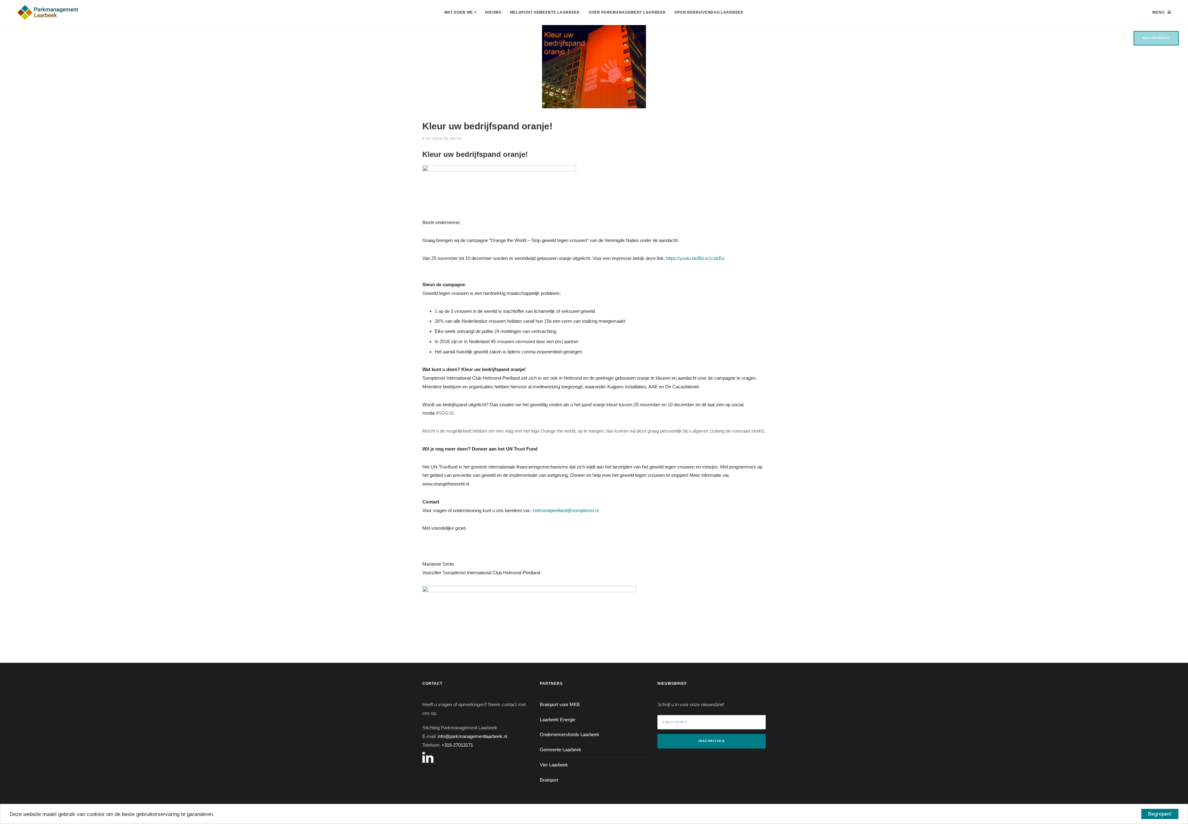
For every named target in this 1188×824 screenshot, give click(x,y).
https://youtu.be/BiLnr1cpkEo (695, 258)
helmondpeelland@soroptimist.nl (566, 510)
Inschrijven (712, 741)
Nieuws (493, 12)
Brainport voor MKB (560, 704)
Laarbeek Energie (557, 719)
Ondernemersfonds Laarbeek (569, 734)
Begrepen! (1160, 814)
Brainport (549, 780)
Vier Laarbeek (554, 764)
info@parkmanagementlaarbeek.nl (472, 736)
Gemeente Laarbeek (560, 749)
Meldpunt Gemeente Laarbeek (545, 12)
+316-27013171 (457, 745)
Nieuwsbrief (1156, 38)
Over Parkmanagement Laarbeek (627, 12)
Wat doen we (459, 12)
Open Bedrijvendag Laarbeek (708, 12)
